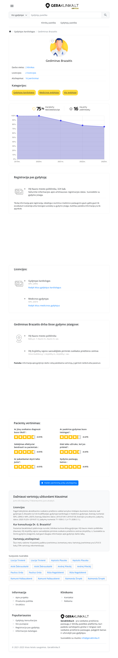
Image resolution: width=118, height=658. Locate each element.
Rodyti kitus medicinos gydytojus (44, 305)
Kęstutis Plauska (59, 560)
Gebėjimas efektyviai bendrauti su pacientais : (26, 446)
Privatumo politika (24, 601)
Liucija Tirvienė (18, 560)
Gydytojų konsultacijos (26, 620)
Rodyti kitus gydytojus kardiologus (44, 287)
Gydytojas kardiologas (23, 92)
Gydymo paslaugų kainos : (69, 460)
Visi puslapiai (22, 623)
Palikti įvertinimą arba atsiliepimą (60, 482)
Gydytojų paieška (68, 22)
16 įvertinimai (32, 78)
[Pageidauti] (52, 41)
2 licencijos (30, 72)
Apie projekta (22, 597)
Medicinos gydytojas (49, 92)
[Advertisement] (63, 237)
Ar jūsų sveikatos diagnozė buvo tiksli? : (27, 431)
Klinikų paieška (48, 22)
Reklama (68, 601)
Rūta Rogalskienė (55, 572)
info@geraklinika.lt (90, 638)
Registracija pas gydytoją (27, 627)
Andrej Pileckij (65, 566)
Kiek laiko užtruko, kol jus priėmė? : (72, 446)
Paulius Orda (17, 572)
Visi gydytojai (70, 92)
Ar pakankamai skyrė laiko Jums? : (27, 460)
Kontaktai (68, 597)
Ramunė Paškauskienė (21, 578)
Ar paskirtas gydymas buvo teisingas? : (73, 431)
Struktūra (20, 604)
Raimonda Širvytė (73, 578)
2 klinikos (29, 67)
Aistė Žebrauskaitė (19, 566)
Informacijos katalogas (26, 631)
